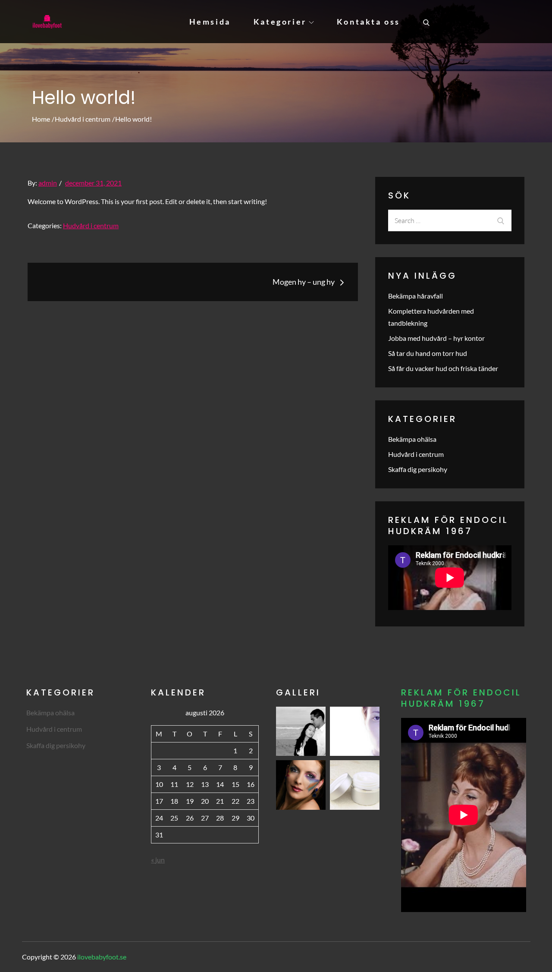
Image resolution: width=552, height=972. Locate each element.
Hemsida (210, 21)
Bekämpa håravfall (415, 296)
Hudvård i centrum (91, 225)
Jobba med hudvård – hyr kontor (436, 338)
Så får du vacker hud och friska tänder (443, 368)
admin (47, 183)
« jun (158, 860)
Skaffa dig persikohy (417, 469)
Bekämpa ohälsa (412, 439)
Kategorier (280, 21)
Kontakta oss (368, 21)
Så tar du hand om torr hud (427, 353)
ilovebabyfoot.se (101, 957)
